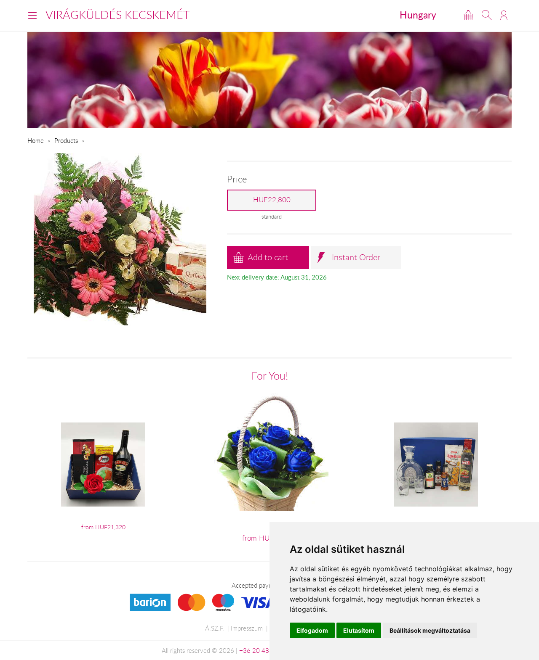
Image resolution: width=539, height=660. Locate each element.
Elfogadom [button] (312, 630)
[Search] (487, 15)
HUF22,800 (272, 199)
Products (66, 140)
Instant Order (356, 257)
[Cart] (468, 15)
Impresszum (247, 628)
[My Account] (503, 15)
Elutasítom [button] (358, 630)
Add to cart (268, 257)
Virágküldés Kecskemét (117, 14)
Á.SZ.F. (214, 628)
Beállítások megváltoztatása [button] (430, 630)
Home (35, 140)
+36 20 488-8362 (265, 650)
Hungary (418, 14)
